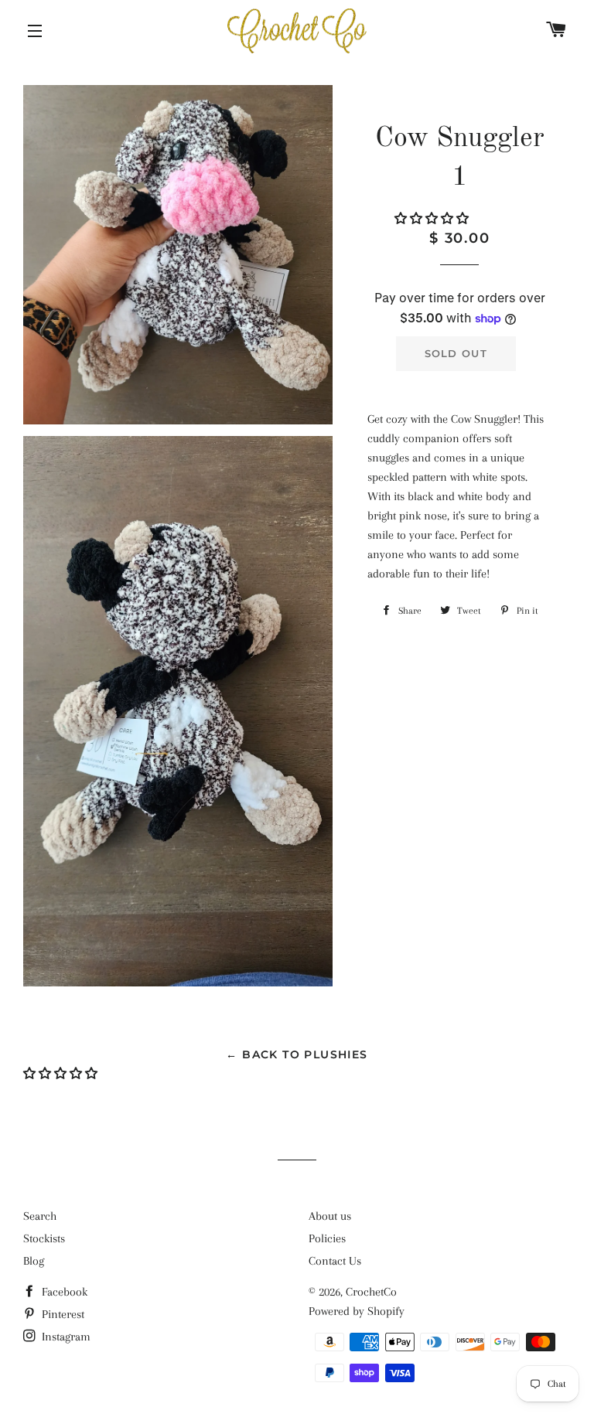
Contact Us (335, 1261)
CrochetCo (371, 1292)
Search (39, 1216)
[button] (433, 219)
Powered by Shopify (357, 1311)
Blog (33, 1261)
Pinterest (61, 1314)
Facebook (63, 1292)
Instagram (64, 1337)
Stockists (44, 1238)
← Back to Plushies (296, 1054)
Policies (327, 1238)
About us (330, 1216)
